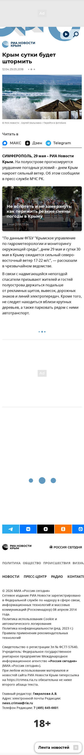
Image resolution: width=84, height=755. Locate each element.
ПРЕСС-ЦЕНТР (35, 577)
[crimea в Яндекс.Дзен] (45, 529)
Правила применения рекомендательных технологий (35, 636)
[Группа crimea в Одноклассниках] (63, 529)
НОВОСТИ (10, 577)
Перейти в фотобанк (54, 123)
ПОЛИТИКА (11, 563)
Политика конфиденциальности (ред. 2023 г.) (37, 628)
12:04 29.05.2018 (13, 69)
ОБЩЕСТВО (32, 563)
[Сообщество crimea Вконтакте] (28, 529)
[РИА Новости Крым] (18, 44)
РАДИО (57, 577)
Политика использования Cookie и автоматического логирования (29, 622)
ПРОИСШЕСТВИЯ (56, 563)
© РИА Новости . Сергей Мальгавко (21, 123)
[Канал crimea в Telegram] (10, 529)
